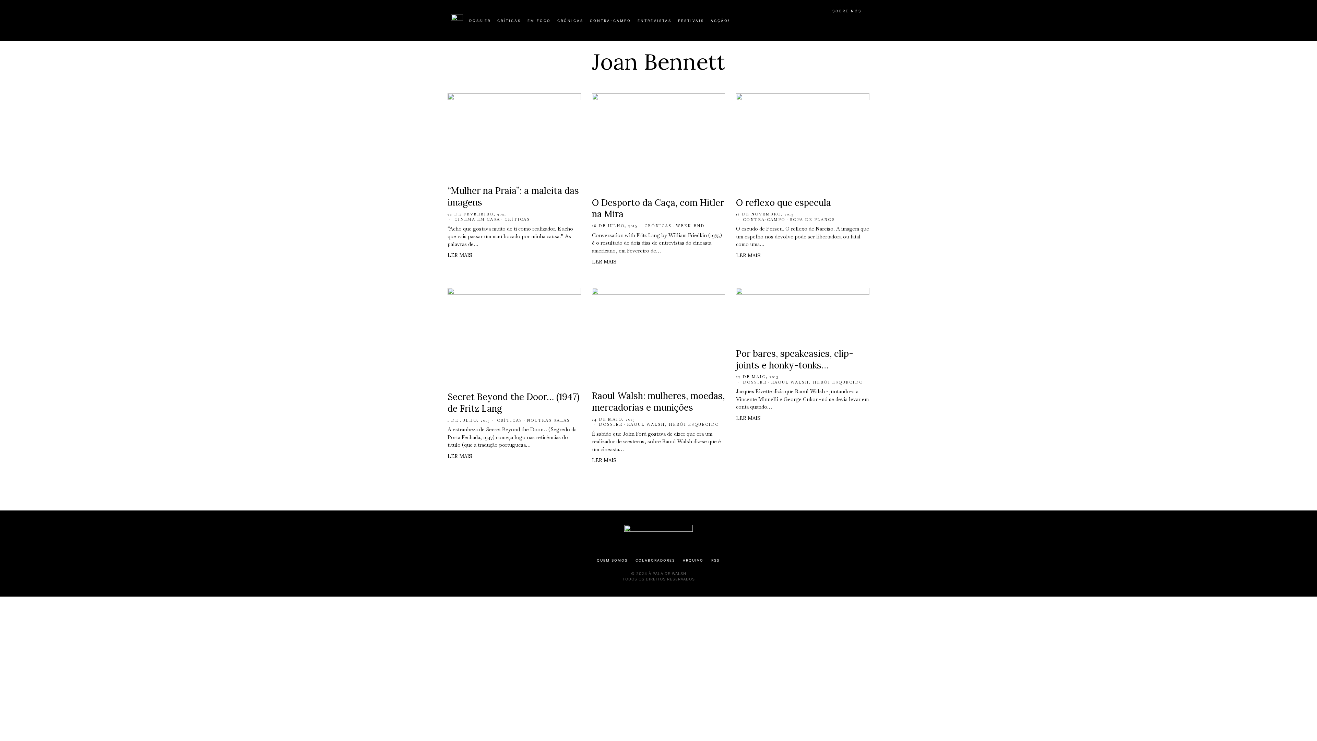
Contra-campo (764, 219)
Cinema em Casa (477, 219)
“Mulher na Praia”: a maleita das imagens (513, 196)
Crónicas (658, 225)
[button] (862, 24)
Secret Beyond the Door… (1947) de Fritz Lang (514, 402)
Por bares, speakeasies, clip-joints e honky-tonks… (794, 359)
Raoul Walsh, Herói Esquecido (673, 424)
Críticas (517, 219)
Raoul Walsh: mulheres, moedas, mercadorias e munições (658, 401)
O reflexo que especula (783, 202)
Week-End (690, 225)
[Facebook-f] (799, 23)
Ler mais (460, 255)
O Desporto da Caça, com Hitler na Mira (658, 208)
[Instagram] (821, 23)
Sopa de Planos (812, 219)
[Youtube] (843, 23)
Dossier (610, 424)
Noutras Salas (548, 420)
